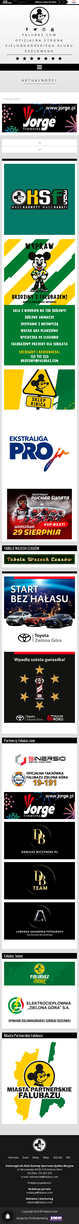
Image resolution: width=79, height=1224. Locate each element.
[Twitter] (35, 29)
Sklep (46, 1157)
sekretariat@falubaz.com (43, 1177)
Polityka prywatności (39, 1183)
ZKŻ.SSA (57, 1157)
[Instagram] (44, 29)
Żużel (25, 1157)
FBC (68, 1157)
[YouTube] (52, 29)
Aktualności (39, 80)
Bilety (36, 1157)
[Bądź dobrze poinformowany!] (7, 1216)
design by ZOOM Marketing (32, 1218)
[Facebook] (27, 29)
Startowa (13, 1157)
